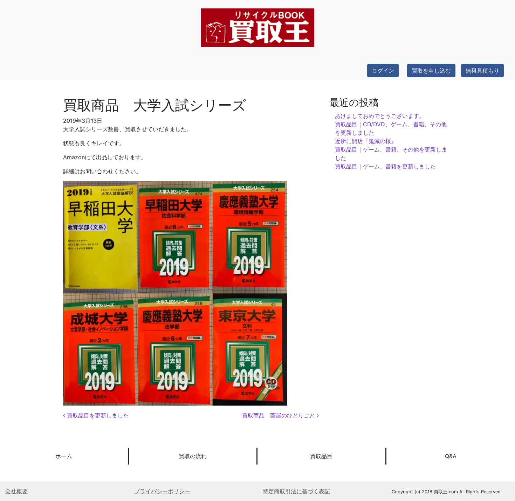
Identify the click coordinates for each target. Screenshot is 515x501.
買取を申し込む (431, 70)
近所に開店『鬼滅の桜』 (366, 141)
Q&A (450, 456)
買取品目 (321, 456)
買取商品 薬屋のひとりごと (279, 415)
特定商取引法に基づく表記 (296, 491)
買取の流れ (193, 456)
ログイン (383, 70)
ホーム (63, 456)
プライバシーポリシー (162, 491)
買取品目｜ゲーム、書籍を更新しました (385, 166)
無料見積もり (482, 70)
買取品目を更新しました (97, 415)
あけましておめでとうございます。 (380, 115)
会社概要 (16, 491)
